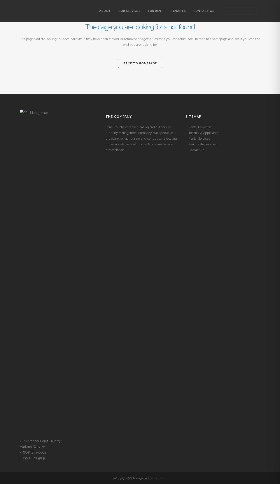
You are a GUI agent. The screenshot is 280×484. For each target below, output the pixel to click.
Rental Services (199, 138)
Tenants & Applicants (203, 133)
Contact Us (196, 150)
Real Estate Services (203, 144)
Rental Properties (201, 127)
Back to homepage (140, 63)
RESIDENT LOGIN (239, 11)
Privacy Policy (159, 478)
